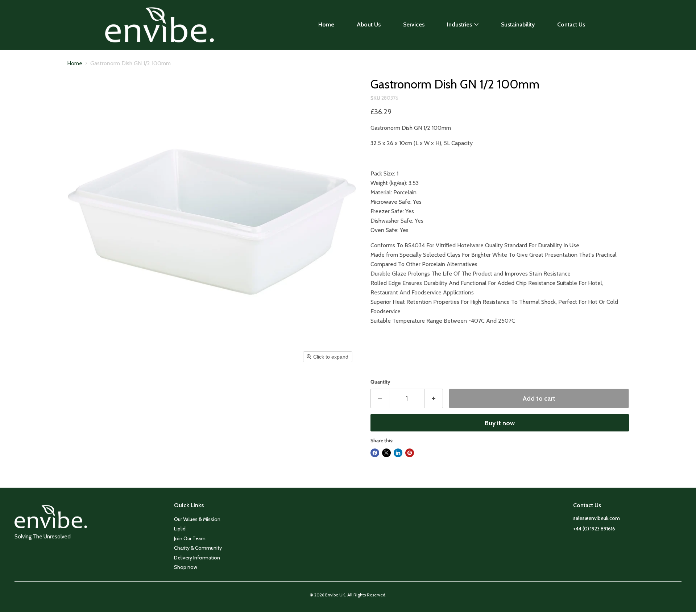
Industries (459, 24)
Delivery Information (197, 557)
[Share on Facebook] (374, 452)
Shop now (185, 567)
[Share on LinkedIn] (398, 452)
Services (413, 24)
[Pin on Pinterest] (409, 452)
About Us (369, 24)
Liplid (180, 528)
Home (326, 24)
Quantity (380, 382)
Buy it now (500, 423)
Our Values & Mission (197, 519)
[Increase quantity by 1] (433, 399)
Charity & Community (198, 548)
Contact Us (571, 24)
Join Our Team (190, 538)
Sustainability (518, 24)
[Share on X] (386, 452)
